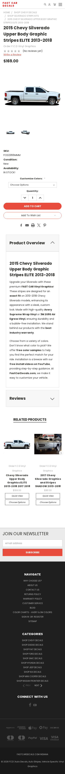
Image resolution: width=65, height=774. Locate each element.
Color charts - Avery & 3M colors (32, 612)
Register (39, 616)
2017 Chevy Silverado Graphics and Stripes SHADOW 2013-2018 (48, 481)
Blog (32, 607)
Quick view (17, 495)
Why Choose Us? (32, 580)
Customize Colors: (32, 178)
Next (61, 453)
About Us (32, 585)
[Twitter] (39, 225)
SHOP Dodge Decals (32, 644)
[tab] (32, 398)
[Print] (33, 225)
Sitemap (32, 621)
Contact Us (32, 589)
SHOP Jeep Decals (32, 667)
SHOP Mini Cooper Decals (32, 676)
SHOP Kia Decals (32, 671)
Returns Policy (32, 594)
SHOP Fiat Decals (32, 649)
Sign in (26, 616)
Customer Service (32, 603)
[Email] (27, 225)
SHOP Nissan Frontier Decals (32, 680)
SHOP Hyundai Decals (32, 662)
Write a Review (12, 54)
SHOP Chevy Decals (32, 640)
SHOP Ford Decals (32, 653)
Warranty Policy (32, 598)
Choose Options (17, 502)
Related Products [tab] (29, 419)
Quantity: (32, 191)
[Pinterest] (44, 225)
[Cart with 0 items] (54, 4)
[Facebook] (21, 225)
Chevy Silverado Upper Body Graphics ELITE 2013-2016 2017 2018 (17, 481)
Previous (4, 453)
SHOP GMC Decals (32, 658)
